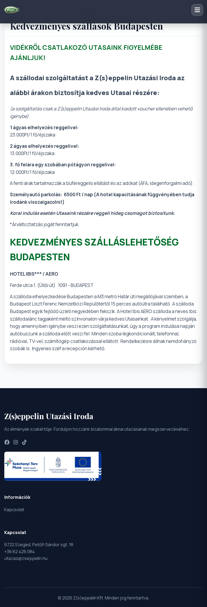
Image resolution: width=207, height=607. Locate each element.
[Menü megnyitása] (197, 10)
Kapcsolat (14, 510)
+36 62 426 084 (19, 552)
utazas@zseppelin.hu (25, 558)
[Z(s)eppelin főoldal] (11, 10)
